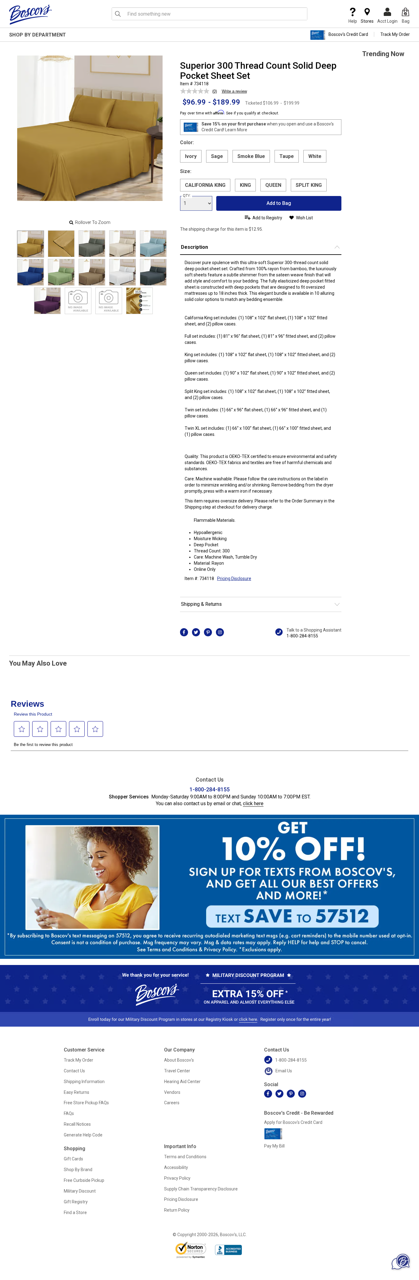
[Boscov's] (30, 14)
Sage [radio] (217, 156)
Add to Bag (279, 203)
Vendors (172, 1092)
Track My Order (395, 34)
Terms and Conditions (185, 1156)
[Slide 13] (139, 300)
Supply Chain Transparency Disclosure (201, 1188)
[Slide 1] (61, 243)
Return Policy (177, 1210)
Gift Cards (73, 1158)
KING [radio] (245, 185)
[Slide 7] (92, 272)
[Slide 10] (47, 300)
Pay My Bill (274, 1146)
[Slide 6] (61, 272)
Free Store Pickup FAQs (86, 1102)
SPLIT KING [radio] (309, 185)
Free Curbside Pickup (84, 1180)
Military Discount (80, 1191)
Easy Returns (76, 1092)
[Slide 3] (122, 243)
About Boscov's (179, 1060)
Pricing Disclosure (181, 1199)
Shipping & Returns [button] (201, 604)
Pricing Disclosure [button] (234, 578)
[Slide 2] (92, 243)
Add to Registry (267, 217)
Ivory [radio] (191, 156)
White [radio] (314, 156)
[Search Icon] (118, 14)
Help (352, 21)
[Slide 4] (153, 243)
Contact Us (74, 1070)
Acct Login (387, 21)
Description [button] (194, 247)
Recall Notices (77, 1124)
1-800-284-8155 (302, 635)
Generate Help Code (83, 1134)
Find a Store (75, 1212)
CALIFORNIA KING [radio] (205, 185)
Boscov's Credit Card (348, 34)
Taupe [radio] (286, 156)
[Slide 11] (78, 300)
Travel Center (177, 1070)
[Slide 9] (153, 272)
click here (253, 803)
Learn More (236, 129)
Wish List (304, 217)
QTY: (187, 196)
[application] (400, 1261)
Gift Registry (76, 1201)
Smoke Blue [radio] (251, 156)
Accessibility (176, 1167)
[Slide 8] (122, 272)
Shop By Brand (78, 1169)
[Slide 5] (30, 272)
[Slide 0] (30, 244)
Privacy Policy (177, 1178)
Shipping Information (84, 1081)
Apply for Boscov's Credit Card (293, 1122)
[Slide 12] (108, 300)
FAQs (69, 1113)
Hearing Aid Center (182, 1081)
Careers (171, 1102)
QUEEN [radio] (273, 185)
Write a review (234, 91)
